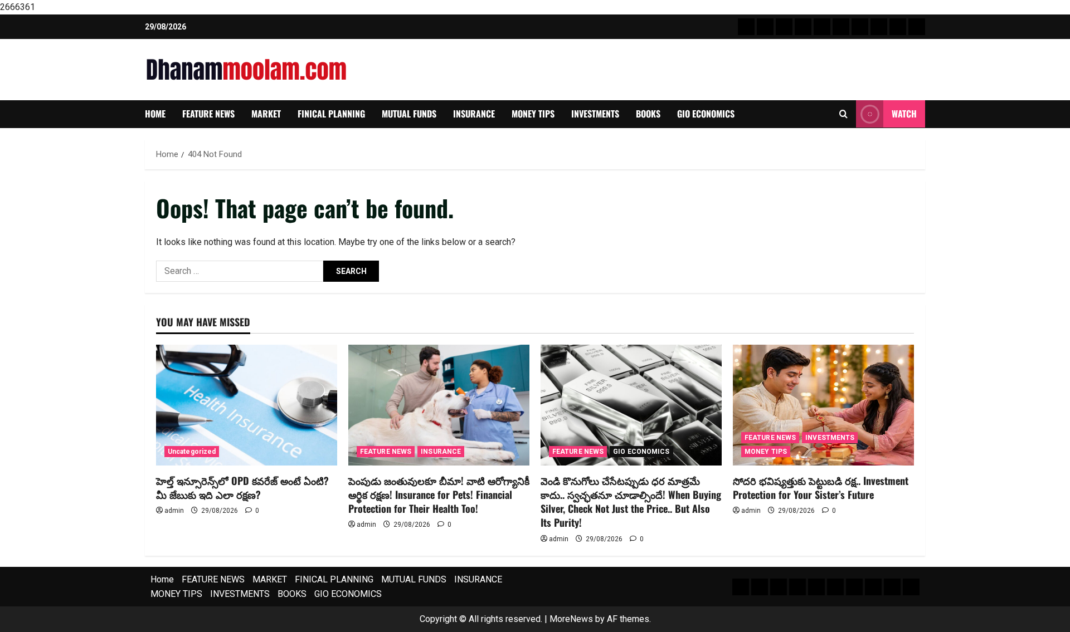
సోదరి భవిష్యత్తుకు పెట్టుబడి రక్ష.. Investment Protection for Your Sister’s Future (820, 487)
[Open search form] (843, 114)
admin (174, 511)
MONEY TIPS (533, 113)
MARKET (266, 113)
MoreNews (571, 619)
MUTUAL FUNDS (409, 113)
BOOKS (648, 113)
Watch (904, 113)
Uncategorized (192, 451)
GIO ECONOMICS (706, 113)
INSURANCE (474, 113)
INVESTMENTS (595, 113)
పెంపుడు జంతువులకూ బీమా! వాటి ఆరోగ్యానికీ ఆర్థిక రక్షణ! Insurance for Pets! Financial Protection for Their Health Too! (438, 494)
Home (155, 113)
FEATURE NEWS (208, 113)
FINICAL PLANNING (331, 113)
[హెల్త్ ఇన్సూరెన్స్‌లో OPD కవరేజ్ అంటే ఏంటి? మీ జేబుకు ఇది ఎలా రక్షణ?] (246, 405)
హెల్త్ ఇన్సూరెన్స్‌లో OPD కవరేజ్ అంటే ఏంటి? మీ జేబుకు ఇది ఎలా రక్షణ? (242, 487)
